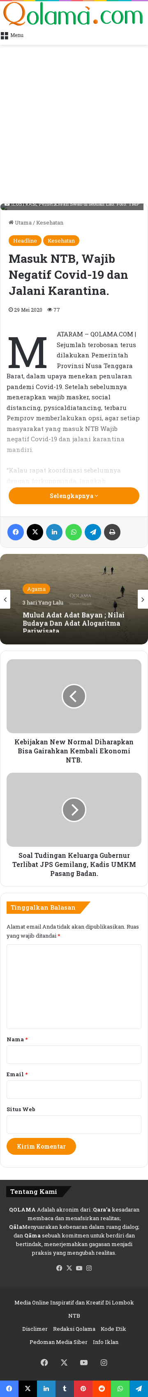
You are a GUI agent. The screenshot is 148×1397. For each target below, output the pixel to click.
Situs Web (21, 1109)
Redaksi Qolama (74, 1328)
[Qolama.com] (74, 14)
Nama (17, 1039)
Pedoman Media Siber (59, 1342)
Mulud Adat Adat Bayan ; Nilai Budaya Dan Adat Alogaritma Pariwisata (74, 620)
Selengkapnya (72, 496)
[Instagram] (89, 1268)
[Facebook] (15, 532)
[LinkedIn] (54, 532)
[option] (74, 599)
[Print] (112, 532)
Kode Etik (113, 1328)
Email (17, 1074)
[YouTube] (79, 1268)
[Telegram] (93, 532)
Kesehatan (49, 222)
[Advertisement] (74, 125)
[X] (35, 532)
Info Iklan (105, 1342)
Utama (23, 222)
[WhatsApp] (73, 532)
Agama (36, 588)
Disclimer (35, 1328)
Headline (25, 240)
